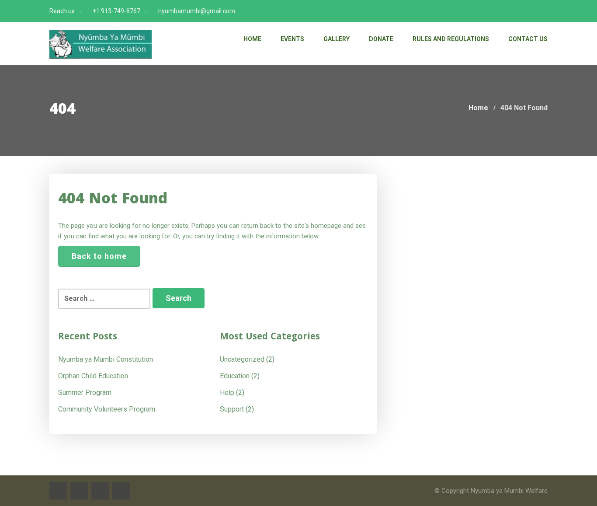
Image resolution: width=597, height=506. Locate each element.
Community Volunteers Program (106, 409)
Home (252, 38)
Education (235, 376)
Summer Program (84, 392)
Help (227, 392)
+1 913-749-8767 (116, 10)
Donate (381, 38)
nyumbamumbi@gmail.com (196, 10)
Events (292, 38)
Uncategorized (242, 359)
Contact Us (528, 38)
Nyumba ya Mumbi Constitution (105, 359)
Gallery (336, 38)
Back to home (99, 256)
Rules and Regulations (451, 38)
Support (232, 409)
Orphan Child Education (93, 376)
